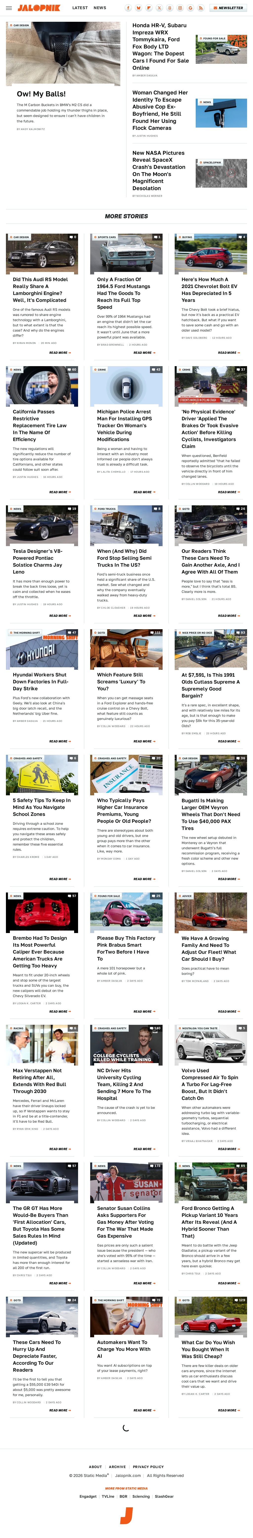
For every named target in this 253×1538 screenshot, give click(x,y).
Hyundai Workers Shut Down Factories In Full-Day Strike (40, 681)
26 (243, 509)
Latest (80, 7)
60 (74, 369)
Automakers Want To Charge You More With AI (123, 1349)
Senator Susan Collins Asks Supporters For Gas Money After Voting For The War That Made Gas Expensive (125, 1222)
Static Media (95, 1475)
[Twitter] (159, 8)
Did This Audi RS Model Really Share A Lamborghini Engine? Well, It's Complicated (40, 289)
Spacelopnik (212, 162)
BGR (123, 1496)
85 (243, 1166)
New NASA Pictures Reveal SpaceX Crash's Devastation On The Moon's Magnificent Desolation (158, 170)
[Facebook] (128, 8)
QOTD (186, 508)
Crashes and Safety (28, 758)
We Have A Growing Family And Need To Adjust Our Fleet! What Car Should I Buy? (209, 948)
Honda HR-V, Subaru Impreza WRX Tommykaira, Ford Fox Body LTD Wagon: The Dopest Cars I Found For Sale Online (160, 46)
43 (158, 369)
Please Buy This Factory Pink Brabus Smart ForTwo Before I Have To (126, 948)
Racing (18, 1028)
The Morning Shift (27, 632)
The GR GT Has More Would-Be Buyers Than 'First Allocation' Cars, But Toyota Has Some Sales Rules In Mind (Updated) (40, 1225)
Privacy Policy (148, 1467)
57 (74, 896)
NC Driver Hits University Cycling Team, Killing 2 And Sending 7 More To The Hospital (124, 1084)
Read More (58, 353)
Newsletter (231, 7)
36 (243, 758)
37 (243, 369)
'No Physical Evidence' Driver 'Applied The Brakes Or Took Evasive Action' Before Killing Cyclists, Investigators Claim (210, 429)
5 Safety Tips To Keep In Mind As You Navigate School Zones (42, 807)
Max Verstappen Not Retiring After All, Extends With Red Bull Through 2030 (39, 1081)
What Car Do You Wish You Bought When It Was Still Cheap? (208, 1349)
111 (157, 632)
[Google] (190, 8)
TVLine (108, 1496)
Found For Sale (214, 38)
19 (74, 509)
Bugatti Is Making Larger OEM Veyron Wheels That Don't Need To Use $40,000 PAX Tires (211, 814)
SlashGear (164, 1496)
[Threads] (169, 8)
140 (157, 1028)
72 (159, 1300)
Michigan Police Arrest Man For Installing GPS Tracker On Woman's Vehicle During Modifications (124, 425)
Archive (117, 1467)
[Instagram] (180, 8)
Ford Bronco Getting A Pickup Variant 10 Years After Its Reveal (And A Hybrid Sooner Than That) (210, 1222)
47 (74, 632)
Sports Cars (107, 237)
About (95, 1467)
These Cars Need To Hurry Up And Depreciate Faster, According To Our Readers (37, 1356)
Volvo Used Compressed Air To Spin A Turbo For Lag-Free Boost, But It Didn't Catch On (210, 1084)
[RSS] (201, 8)
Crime (102, 369)
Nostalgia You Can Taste (199, 1028)
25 (158, 896)
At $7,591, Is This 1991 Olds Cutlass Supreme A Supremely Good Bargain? (211, 685)
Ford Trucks (107, 508)
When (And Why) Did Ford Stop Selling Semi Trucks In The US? (124, 558)
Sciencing (141, 1496)
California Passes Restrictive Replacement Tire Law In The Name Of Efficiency (40, 425)
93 (243, 632)
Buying (187, 237)
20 (158, 758)
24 (74, 1300)
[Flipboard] (149, 8)
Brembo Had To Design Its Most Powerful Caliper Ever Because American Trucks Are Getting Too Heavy (40, 952)
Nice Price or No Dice (197, 632)
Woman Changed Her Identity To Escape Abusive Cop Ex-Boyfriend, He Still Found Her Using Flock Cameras (160, 110)
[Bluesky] (138, 8)
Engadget (88, 1496)
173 (157, 1166)
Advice (186, 895)
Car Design (21, 25)
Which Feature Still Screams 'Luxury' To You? (121, 681)
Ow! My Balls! (41, 93)
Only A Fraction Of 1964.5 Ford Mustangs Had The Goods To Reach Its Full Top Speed (123, 293)
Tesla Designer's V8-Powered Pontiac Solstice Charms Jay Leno (38, 561)
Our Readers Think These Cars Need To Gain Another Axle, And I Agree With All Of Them (211, 561)
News (100, 7)
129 (242, 1300)
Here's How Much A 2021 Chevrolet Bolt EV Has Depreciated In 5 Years (209, 289)
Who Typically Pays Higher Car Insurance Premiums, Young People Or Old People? (124, 810)
